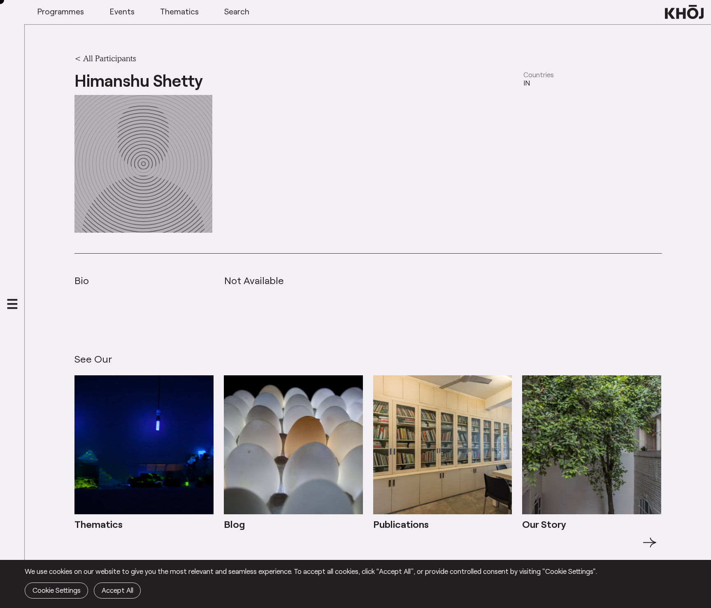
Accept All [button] (117, 590)
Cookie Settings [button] (57, 590)
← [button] (81, 547)
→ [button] (649, 547)
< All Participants (105, 58)
